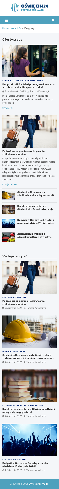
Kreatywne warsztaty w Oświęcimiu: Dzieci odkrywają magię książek (35, 209)
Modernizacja (10, 351)
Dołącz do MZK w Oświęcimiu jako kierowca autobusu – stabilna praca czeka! (28, 86)
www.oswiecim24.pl (39, 484)
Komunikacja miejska (14, 81)
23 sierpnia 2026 (13, 416)
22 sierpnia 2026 (13, 470)
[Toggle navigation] (6, 20)
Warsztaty (23, 405)
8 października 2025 (15, 91)
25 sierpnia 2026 (13, 308)
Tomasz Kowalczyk (39, 91)
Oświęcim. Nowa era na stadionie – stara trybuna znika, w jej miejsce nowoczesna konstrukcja (36, 197)
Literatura (8, 405)
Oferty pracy (35, 81)
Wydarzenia (19, 297)
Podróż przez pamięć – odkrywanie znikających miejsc (23, 153)
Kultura (7, 297)
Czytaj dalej (7, 108)
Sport (23, 351)
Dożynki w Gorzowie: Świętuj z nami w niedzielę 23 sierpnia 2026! (35, 223)
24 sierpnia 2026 (13, 362)
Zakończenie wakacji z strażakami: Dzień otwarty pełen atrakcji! (33, 236)
